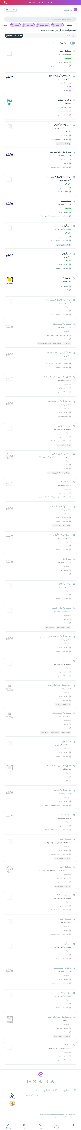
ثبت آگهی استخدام (13, 35)
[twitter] (35, 1081)
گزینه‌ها (56, 1128)
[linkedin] (46, 1081)
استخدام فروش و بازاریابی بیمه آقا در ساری (58, 30)
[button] (71, 25)
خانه (72, 1128)
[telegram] (40, 1081)
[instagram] (29, 1081)
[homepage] (40, 1074)
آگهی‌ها (40, 1128)
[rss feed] (52, 1081)
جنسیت (16, 25)
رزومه (24, 1128)
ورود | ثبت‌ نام (10, 9)
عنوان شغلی (29, 25)
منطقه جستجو (44, 25)
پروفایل (8, 1128)
